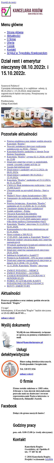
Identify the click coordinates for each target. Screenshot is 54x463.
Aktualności (13, 35)
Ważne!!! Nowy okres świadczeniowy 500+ (27, 195)
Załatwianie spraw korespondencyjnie (24, 216)
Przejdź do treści (8, 2)
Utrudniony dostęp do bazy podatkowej (25, 208)
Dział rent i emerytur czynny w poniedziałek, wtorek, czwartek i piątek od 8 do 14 (27, 163)
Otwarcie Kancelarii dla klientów (22, 213)
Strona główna (15, 32)
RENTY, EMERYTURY (18, 286)
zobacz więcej (7, 318)
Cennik (11, 46)
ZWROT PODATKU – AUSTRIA (23, 273)
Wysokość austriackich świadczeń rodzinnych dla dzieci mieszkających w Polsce (29, 246)
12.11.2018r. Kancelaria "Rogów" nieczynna (27, 265)
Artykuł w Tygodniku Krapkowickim (27, 53)
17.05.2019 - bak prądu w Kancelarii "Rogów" (28, 237)
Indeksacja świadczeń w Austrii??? (23, 255)
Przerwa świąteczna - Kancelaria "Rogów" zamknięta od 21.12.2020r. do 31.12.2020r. (26, 204)
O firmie (11, 39)
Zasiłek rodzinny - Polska (18, 211)
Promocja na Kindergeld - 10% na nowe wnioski (29, 258)
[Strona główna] (22, 17)
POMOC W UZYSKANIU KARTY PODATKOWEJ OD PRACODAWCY (25, 282)
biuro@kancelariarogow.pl (30, 342)
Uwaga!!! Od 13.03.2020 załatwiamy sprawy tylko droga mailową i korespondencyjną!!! (27, 220)
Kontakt (11, 49)
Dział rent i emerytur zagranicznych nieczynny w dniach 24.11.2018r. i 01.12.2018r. (29, 261)
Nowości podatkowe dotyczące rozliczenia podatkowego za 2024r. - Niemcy (26, 147)
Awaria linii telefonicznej (18, 167)
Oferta (10, 42)
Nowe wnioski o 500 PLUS (19, 234)
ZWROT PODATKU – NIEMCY (22, 270)
